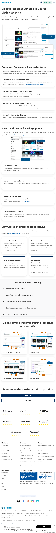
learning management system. (23, 135)
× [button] (54, 525)
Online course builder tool (26, 458)
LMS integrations (5, 456)
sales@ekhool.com (49, 510)
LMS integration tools (43, 464)
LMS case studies (5, 448)
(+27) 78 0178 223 (5, 517)
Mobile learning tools (43, 453)
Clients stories (4, 472)
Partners (3, 475)
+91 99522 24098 (37, 510)
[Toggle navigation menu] (53, 2)
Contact (3, 489)
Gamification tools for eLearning (46, 450)
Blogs (2, 486)
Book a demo (28, 400)
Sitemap (3, 483)
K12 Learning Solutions (25, 445)
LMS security (4, 453)
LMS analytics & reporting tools (46, 456)
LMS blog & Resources (6, 459)
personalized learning (14, 233)
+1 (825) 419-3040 (39, 513)
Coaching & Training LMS (26, 448)
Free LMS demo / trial (6, 462)
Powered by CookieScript (49, 532)
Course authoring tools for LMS (46, 445)
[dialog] (28, 528)
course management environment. (35, 84)
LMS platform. (27, 201)
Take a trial (28, 395)
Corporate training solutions (27, 465)
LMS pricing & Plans (6, 450)
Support (3, 478)
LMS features (4, 445)
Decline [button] (44, 530)
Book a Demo (47, 2)
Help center (4, 481)
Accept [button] (43, 526)
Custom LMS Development (26, 455)
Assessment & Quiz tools (44, 448)
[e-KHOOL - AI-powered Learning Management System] (6, 2)
